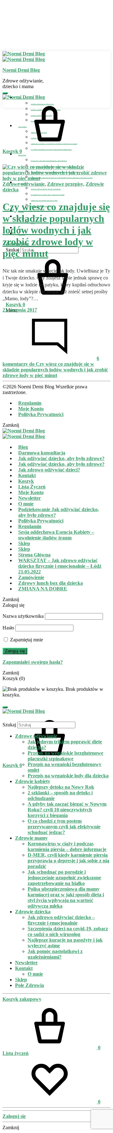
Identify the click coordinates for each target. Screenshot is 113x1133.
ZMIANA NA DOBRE (42, 588)
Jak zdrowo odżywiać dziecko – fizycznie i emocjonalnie (46, 189)
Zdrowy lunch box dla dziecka (50, 583)
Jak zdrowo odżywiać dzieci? (49, 469)
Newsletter (29, 498)
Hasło (8, 627)
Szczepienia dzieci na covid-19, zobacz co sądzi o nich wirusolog (47, 194)
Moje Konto (31, 408)
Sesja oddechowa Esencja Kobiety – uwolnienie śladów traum (56, 534)
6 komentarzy (55, 367)
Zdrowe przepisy (65, 184)
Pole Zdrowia (29, 985)
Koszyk (26, 481)
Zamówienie (31, 577)
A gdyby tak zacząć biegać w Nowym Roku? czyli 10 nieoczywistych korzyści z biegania (67, 809)
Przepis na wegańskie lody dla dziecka (68, 775)
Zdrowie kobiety (32, 781)
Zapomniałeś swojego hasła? (33, 662)
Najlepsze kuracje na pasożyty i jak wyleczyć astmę (44, 200)
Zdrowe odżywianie (24, 184)
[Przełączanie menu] (5, 93)
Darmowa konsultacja (41, 452)
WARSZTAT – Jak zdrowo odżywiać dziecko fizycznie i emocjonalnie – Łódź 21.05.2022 (59, 566)
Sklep (24, 543)
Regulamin (29, 403)
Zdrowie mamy (22, 155)
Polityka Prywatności (40, 414)
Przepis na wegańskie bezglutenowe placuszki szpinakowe (65, 755)
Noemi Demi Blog (21, 70)
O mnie (26, 503)
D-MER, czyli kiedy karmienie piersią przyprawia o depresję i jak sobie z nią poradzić (68, 860)
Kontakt (27, 475)
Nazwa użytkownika (23, 616)
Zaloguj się (15, 651)
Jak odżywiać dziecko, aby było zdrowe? (61, 458)
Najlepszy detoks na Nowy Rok (61, 787)
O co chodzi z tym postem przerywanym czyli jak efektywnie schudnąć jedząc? (51, 149)
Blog (23, 447)
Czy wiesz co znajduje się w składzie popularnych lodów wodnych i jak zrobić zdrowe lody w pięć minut (56, 230)
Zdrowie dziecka (33, 911)
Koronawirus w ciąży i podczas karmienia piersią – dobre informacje (49, 160)
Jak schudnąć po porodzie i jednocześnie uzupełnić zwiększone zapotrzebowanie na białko (64, 877)
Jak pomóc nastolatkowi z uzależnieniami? (55, 954)
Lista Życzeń (32, 486)
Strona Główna (34, 554)
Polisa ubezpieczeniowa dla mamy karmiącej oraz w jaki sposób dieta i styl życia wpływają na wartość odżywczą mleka (66, 897)
